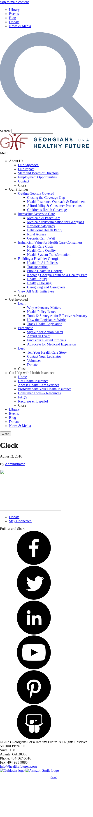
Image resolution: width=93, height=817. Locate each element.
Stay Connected (20, 521)
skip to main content (14, 2)
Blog (12, 18)
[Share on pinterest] (34, 703)
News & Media (20, 26)
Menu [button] (4, 153)
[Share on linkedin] (34, 633)
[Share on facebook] (34, 563)
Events (14, 14)
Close (5, 434)
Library (14, 10)
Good (54, 777)
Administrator (15, 464)
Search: (5, 131)
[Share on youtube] (34, 668)
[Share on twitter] (34, 598)
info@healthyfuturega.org (18, 766)
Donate (14, 22)
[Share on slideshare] (34, 738)
